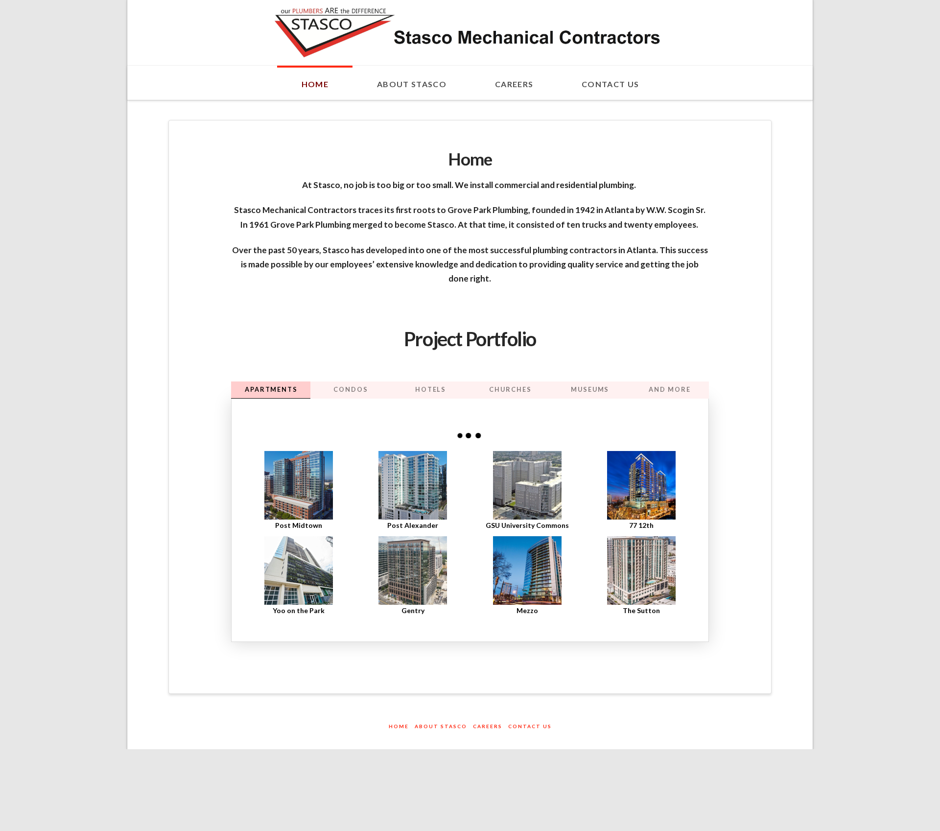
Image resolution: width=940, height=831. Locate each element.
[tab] (271, 390)
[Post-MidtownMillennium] (298, 485)
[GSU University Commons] (527, 485)
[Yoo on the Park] (298, 570)
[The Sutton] (641, 570)
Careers (487, 726)
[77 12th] (641, 485)
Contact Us (530, 726)
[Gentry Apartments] (413, 570)
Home (399, 726)
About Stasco (441, 726)
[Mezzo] (527, 570)
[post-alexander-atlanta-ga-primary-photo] (413, 485)
